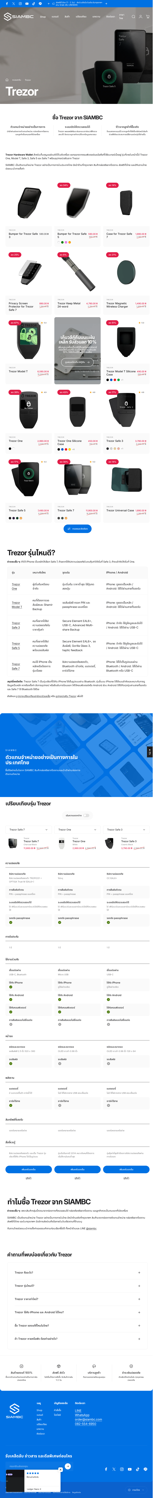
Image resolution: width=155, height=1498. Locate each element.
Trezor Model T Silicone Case (121, 373)
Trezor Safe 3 (114, 440)
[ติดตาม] (68, 1463)
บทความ (40, 1425)
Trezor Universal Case (120, 510)
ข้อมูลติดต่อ (76, 1489)
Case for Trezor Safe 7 (119, 235)
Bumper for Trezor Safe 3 (23, 235)
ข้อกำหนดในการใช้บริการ (61, 1489)
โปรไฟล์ (57, 1411)
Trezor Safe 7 (66, 510)
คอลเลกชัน (16, 80)
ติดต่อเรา (41, 1429)
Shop (39, 1406)
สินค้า (39, 1415)
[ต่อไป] (106, 3)
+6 (73, 449)
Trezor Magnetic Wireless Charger (117, 305)
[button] (60, 1469)
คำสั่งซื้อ (57, 1406)
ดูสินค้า (28, 1178)
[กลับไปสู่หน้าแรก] (6, 79)
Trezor (12, 230)
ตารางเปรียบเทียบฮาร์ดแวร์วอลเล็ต (33, 696)
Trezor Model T (18, 371)
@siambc (91, 1228)
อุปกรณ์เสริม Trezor (66, 696)
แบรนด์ (40, 1411)
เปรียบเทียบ (42, 1420)
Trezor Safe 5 (17, 510)
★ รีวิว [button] (149, 752)
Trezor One (16, 440)
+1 (122, 380)
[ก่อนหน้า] (49, 3)
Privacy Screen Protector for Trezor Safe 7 (21, 306)
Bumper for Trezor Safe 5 (72, 235)
